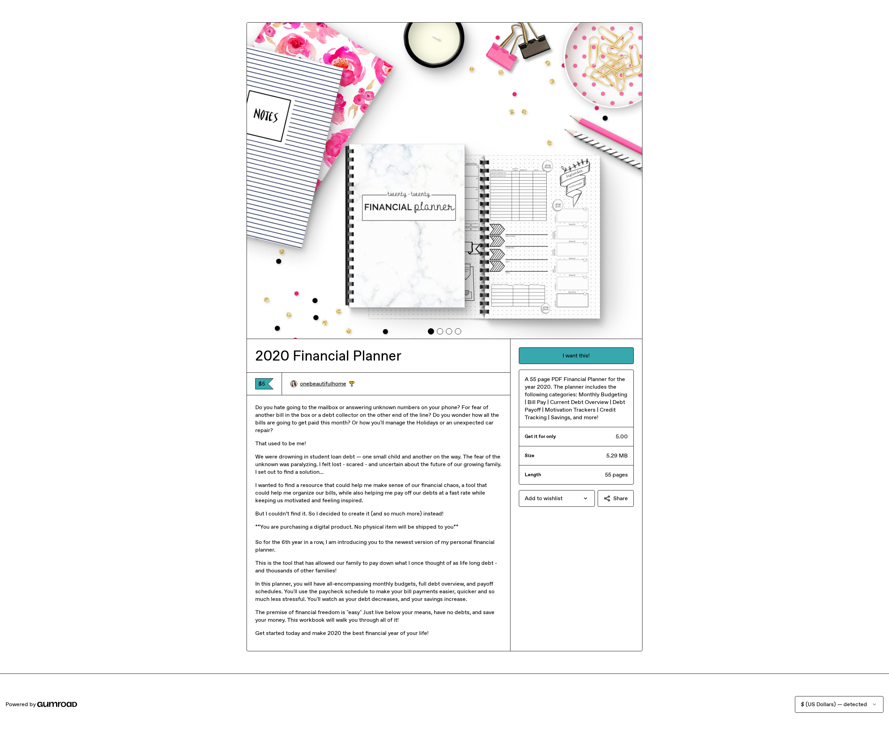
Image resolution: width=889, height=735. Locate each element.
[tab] (431, 331)
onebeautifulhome (327, 384)
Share (620, 498)
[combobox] (557, 498)
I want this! (576, 355)
